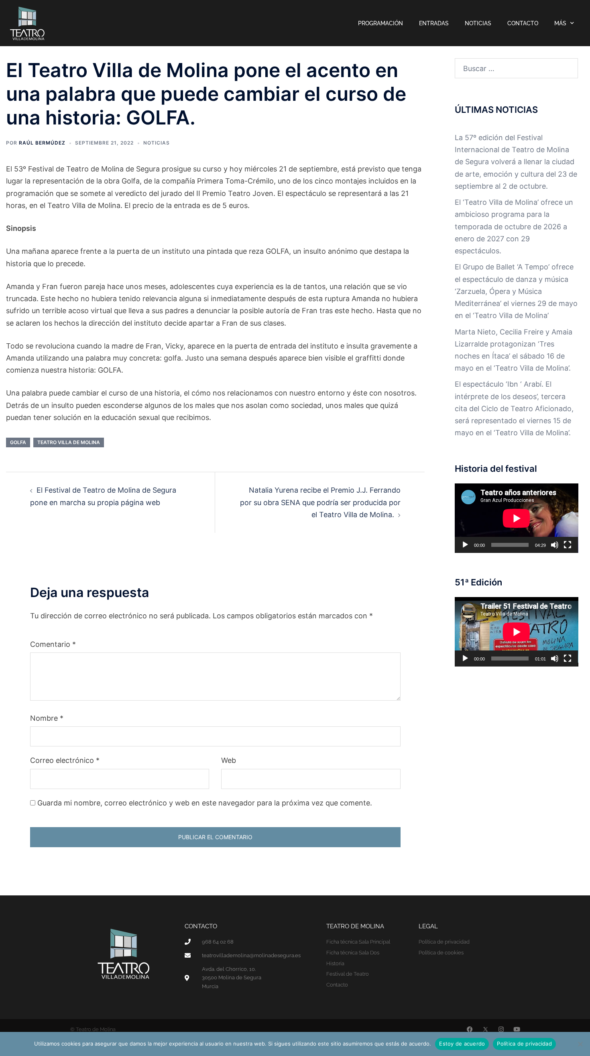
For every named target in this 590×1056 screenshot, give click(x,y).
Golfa (18, 442)
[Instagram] (501, 1029)
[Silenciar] (555, 545)
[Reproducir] (465, 545)
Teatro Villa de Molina (68, 442)
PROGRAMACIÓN (380, 23)
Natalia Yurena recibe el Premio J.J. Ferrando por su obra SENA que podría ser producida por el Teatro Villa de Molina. (320, 502)
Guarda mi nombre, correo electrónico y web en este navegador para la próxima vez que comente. (204, 803)
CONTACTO (522, 23)
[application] (516, 518)
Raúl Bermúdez (42, 143)
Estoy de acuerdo (462, 1043)
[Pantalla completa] (568, 545)
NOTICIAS (478, 23)
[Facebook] (470, 1029)
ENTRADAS (434, 23)
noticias (156, 143)
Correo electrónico (65, 760)
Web (228, 760)
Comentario (53, 644)
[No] (580, 1044)
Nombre (46, 718)
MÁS (560, 23)
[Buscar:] (516, 68)
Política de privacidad (524, 1043)
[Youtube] (517, 1029)
